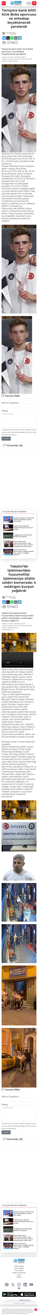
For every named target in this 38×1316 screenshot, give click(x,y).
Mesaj (5, 411)
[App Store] (27, 1294)
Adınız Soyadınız (10, 403)
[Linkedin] (25, 1284)
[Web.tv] (19, 1288)
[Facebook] (7, 1284)
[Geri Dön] (4, 3)
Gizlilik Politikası (19, 1266)
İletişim (19, 1277)
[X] (13, 1284)
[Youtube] (31, 1284)
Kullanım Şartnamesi (19, 1273)
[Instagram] (19, 1284)
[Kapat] (36, 1309)
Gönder (6, 439)
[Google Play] (10, 1294)
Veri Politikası (19, 1270)
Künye (19, 1275)
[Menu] (34, 3)
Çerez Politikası (19, 1268)
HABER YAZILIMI (24, 1300)
